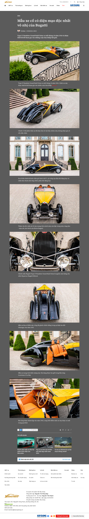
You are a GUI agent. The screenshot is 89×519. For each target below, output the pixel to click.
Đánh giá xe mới (33, 474)
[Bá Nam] (18, 31)
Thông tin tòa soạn (62, 516)
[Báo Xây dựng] (75, 5)
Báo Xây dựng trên (27, 430)
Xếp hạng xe (32, 481)
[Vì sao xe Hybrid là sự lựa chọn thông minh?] (63, 442)
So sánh (31, 477)
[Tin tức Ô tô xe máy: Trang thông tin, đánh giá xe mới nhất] (8, 2)
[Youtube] (51, 516)
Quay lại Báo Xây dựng (78, 516)
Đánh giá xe (28, 5)
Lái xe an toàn (43, 481)
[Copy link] (71, 430)
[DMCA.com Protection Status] (9, 504)
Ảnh (63, 5)
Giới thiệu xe (74, 477)
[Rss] (54, 516)
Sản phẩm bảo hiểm (56, 474)
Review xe (74, 474)
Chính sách (7, 474)
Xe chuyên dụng (22, 477)
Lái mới (36, 5)
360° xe (10, 5)
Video (58, 5)
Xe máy (20, 481)
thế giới (54, 85)
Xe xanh (52, 5)
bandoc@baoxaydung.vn (15, 510)
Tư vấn (73, 481)
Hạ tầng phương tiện (10, 477)
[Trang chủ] (5, 5)
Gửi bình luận (66, 459)
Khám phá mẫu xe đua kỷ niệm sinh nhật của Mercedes (25, 451)
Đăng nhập (81, 2)
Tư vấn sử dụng (44, 474)
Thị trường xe (19, 5)
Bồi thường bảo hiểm (56, 477)
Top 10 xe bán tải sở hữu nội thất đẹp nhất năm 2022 (44, 451)
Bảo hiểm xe (43, 5)
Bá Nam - (23, 31)
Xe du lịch (20, 474)
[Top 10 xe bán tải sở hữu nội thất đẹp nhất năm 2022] (44, 442)
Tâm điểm (7, 485)
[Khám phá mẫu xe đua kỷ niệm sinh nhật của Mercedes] (25, 442)
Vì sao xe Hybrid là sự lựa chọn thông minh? (63, 450)
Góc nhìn (7, 481)
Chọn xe (42, 477)
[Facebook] (48, 516)
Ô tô (82, 474)
